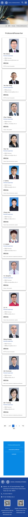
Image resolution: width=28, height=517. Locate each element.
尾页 (14, 428)
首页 (9, 25)
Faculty (13, 25)
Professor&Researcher (22, 25)
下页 (23, 425)
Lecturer (14, 454)
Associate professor (14, 449)
